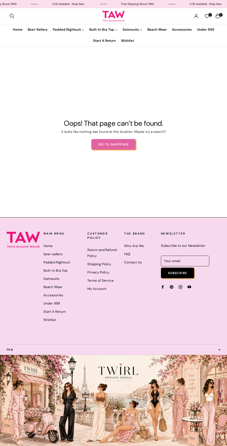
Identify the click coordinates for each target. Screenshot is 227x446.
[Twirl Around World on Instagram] (180, 287)
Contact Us (133, 262)
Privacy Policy (98, 272)
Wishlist (49, 320)
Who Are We (134, 246)
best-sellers (53, 254)
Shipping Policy (99, 264)
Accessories (53, 295)
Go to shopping (113, 144)
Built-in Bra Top (55, 270)
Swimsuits (51, 279)
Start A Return (54, 311)
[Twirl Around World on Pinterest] (171, 287)
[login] (196, 16)
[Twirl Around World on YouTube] (189, 287)
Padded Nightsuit (56, 262)
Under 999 (51, 303)
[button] (12, 16)
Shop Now (70, 4)
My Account (96, 289)
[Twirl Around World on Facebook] (162, 287)
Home (48, 246)
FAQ (127, 254)
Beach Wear (52, 287)
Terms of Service (100, 280)
